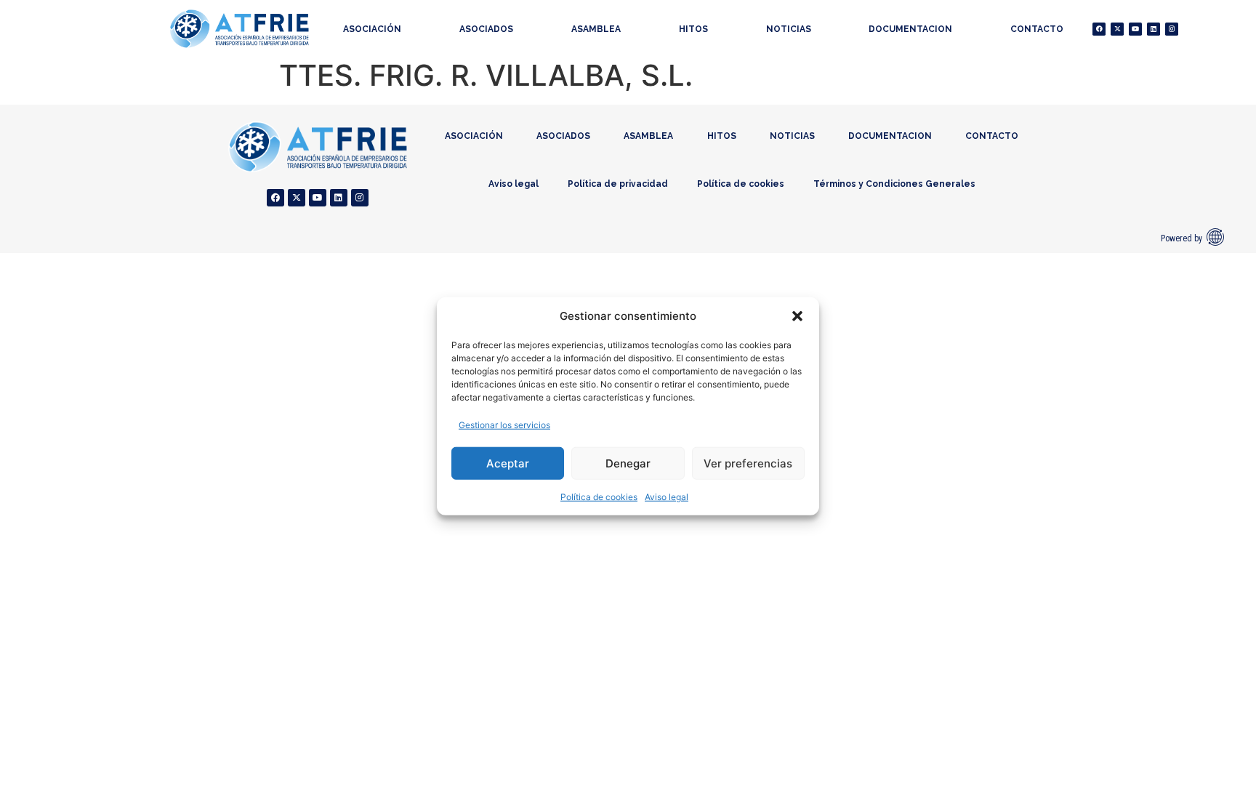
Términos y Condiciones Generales (894, 184)
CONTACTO (1036, 29)
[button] (797, 316)
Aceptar (507, 463)
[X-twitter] (1117, 29)
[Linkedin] (1153, 29)
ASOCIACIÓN (372, 29)
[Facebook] (1099, 29)
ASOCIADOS (486, 29)
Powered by (1181, 238)
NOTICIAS (788, 29)
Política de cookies (598, 496)
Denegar (628, 463)
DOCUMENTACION (910, 29)
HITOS (693, 29)
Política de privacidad (618, 184)
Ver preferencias (748, 463)
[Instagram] (1171, 29)
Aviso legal (666, 496)
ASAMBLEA (596, 29)
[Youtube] (1135, 29)
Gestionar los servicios (504, 424)
